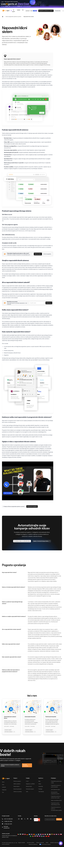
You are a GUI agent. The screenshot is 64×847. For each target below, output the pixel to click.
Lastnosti (4, 787)
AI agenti (13, 10)
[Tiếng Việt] (46, 836)
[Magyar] (45, 834)
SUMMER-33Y (19, 6)
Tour (3, 792)
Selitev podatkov (17, 783)
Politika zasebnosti (40, 842)
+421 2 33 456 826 (8, 819)
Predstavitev (57, 10)
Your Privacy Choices (46, 844)
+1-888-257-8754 (8, 821)
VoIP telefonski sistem (55, 789)
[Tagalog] (44, 836)
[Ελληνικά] (29, 834)
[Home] (2, 16)
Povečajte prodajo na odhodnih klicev (22, 541)
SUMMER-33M (7, 6)
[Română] (33, 836)
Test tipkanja (41, 791)
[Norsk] (59, 834)
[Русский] (35, 836)
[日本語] (49, 834)
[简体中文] (48, 836)
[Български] (20, 834)
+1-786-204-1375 (8, 824)
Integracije (4, 789)
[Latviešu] (54, 834)
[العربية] (18, 834)
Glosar (39, 783)
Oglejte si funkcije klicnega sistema (40, 541)
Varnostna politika (30, 842)
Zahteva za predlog (18, 791)
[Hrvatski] (43, 834)
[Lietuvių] (52, 834)
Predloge (40, 789)
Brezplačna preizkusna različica (46, 10)
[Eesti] (36, 834)
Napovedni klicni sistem (29, 16)
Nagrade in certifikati (30, 783)
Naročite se (48, 302)
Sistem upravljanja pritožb (56, 800)
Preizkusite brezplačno (32, 506)
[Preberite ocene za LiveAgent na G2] (37, 819)
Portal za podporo (17, 781)
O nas (27, 781)
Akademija (40, 786)
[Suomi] (38, 834)
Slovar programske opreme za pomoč (13, 16)
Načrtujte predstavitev (25, 765)
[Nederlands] (56, 834)
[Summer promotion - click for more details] (32, 4)
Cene (3, 784)
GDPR (47, 842)
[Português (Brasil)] (30, 836)
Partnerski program (30, 789)
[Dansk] (25, 834)
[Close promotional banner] (62, 2)
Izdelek (18, 10)
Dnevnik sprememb (17, 789)
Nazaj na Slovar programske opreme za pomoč (14, 506)
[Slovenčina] (37, 836)
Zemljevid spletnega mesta (55, 842)
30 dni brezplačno (47, 253)
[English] (31, 834)
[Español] (34, 834)
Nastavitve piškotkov (33, 844)
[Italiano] (47, 834)
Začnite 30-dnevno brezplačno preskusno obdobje (10, 765)
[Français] (41, 834)
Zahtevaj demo (38, 253)
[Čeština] (23, 834)
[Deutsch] (27, 834)
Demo (3, 782)
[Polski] (61, 834)
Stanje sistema (16, 786)
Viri (23, 10)
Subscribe (59, 819)
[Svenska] (42, 836)
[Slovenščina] (39, 836)
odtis (27, 791)
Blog (39, 781)
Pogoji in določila (21, 842)
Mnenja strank (29, 786)
